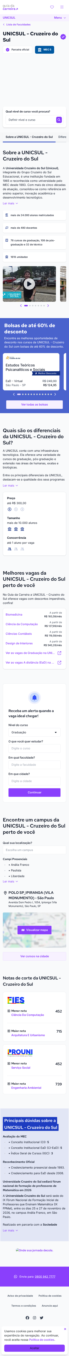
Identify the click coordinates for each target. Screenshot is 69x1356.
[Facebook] (27, 1318)
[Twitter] (41, 1318)
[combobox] (34, 748)
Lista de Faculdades (18, 24)
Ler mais (9, 203)
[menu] (62, 7)
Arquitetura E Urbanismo (28, 1035)
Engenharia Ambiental (26, 1087)
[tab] (29, 137)
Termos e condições (23, 1305)
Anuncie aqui (50, 1305)
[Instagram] (34, 1318)
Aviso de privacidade (20, 1295)
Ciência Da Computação (27, 1015)
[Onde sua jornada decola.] (34, 1250)
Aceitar (34, 1348)
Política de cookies (50, 1295)
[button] (21, 305)
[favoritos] (52, 7)
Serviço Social (20, 1067)
